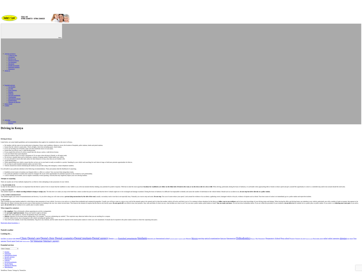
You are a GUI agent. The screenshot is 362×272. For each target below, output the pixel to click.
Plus (257, 238)
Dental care (33, 238)
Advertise (7, 120)
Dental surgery (100, 238)
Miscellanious (9, 267)
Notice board (8, 104)
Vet (31, 241)
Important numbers (14, 67)
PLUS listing (12, 122)
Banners (10, 123)
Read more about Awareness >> (10, 223)
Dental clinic (47, 238)
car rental (16, 238)
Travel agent (11, 241)
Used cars (19, 241)
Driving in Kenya (13, 60)
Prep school (285, 238)
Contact (7, 105)
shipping (343, 238)
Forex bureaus (12, 90)
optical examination (212, 238)
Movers (194, 238)
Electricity (11, 64)
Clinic (23, 238)
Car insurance (12, 62)
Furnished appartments (127, 238)
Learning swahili (182, 238)
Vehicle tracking (26, 241)
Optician (10, 93)
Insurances (11, 69)
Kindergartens (12, 100)
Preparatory (261, 238)
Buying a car (12, 59)
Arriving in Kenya (10, 54)
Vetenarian (38, 241)
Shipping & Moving (14, 102)
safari (325, 238)
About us (7, 70)
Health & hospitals (13, 65)
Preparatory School (273, 238)
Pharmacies (8, 258)
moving (201, 238)
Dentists (10, 92)
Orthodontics (243, 238)
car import (9, 238)
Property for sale (309, 238)
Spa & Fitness (9, 264)
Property (292, 238)
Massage (188, 238)
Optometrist (231, 238)
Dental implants (83, 238)
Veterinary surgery (51, 241)
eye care (116, 238)
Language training (174, 238)
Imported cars (152, 238)
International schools (14, 99)
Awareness (11, 57)
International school (163, 238)
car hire (3, 238)
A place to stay (12, 55)
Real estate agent (318, 238)
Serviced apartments (14, 95)
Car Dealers (11, 87)
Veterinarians (12, 97)
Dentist (111, 238)
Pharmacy (253, 238)
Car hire (10, 88)
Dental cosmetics (64, 238)
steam (351, 238)
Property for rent (300, 238)
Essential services (10, 85)
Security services (10, 257)
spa (348, 238)
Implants (142, 238)
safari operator (333, 238)
